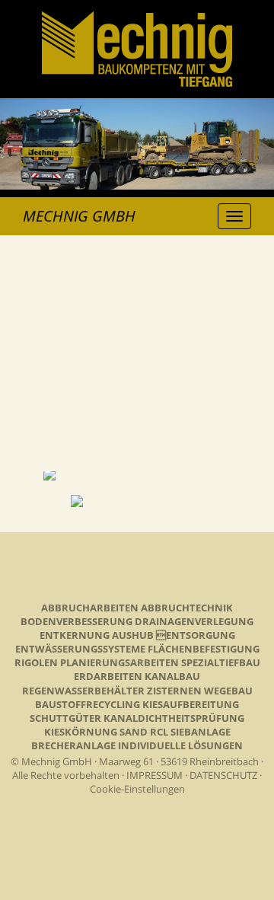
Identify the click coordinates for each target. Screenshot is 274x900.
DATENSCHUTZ (223, 775)
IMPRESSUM (154, 775)
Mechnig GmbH (79, 216)
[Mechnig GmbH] (137, 81)
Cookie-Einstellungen (137, 789)
